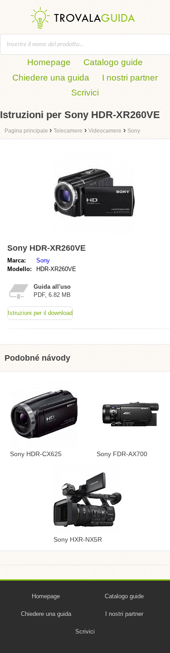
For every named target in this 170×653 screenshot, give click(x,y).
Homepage (49, 62)
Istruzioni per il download (40, 313)
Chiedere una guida (50, 77)
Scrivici (85, 92)
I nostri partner (130, 77)
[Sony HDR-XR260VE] (94, 235)
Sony (43, 260)
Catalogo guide (113, 62)
